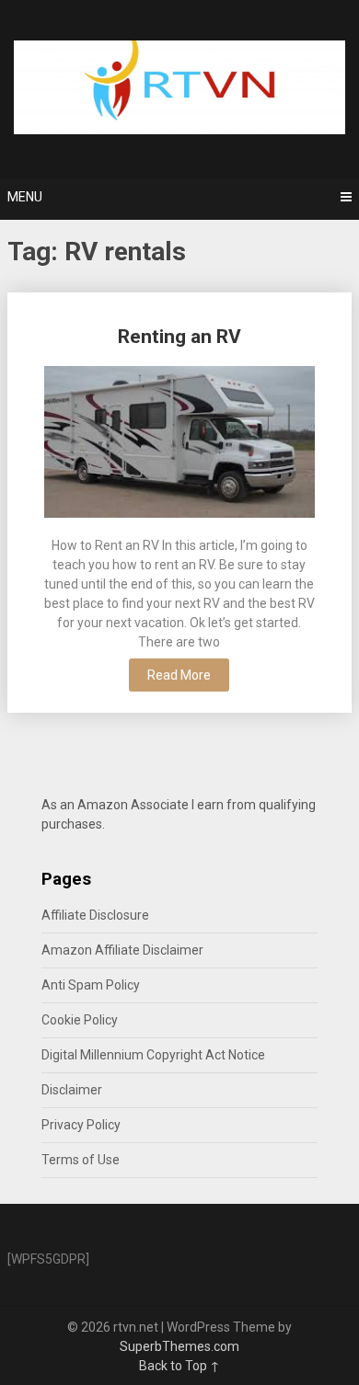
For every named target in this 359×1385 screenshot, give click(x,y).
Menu (24, 196)
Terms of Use (80, 1159)
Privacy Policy (81, 1124)
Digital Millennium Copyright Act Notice (153, 1054)
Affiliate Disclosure (95, 915)
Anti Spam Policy (90, 985)
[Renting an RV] (179, 444)
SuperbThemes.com (179, 1346)
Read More (179, 675)
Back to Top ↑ (179, 1365)
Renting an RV (179, 337)
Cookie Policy (79, 1020)
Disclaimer (71, 1089)
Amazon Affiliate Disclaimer (122, 950)
